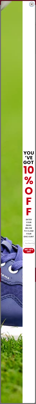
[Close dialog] (31, 4)
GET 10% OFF (28, 250)
